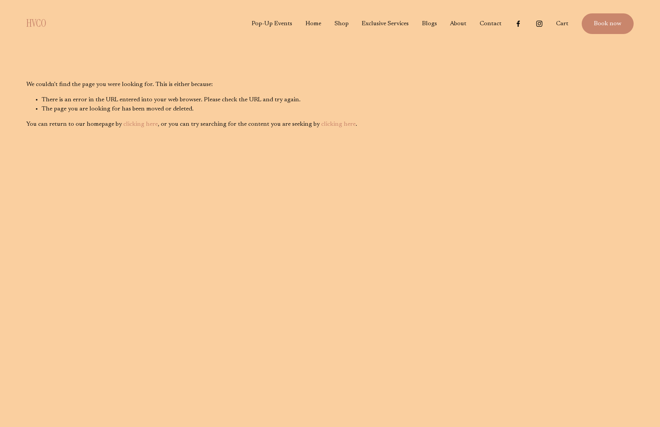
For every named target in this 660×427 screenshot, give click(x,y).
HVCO (36, 23)
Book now (607, 24)
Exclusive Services (385, 24)
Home (313, 24)
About (458, 24)
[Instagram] (539, 24)
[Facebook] (518, 24)
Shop (342, 24)
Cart (562, 24)
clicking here (140, 124)
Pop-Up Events (272, 24)
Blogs (429, 24)
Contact (490, 24)
